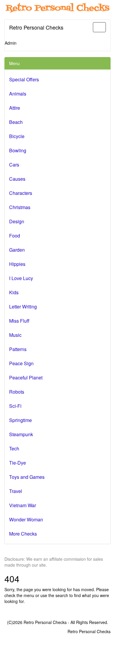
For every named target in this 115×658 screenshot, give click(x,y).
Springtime (20, 420)
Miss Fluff (19, 320)
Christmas (19, 207)
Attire (14, 107)
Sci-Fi (15, 405)
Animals (17, 93)
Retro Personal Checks (36, 27)
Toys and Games (27, 476)
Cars (14, 164)
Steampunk (21, 434)
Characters (20, 193)
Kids (14, 292)
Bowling (17, 150)
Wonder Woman (26, 519)
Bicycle (16, 136)
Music (15, 335)
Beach (16, 122)
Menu (14, 63)
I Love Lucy (21, 278)
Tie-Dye (17, 462)
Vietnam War (22, 505)
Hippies (17, 264)
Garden (17, 249)
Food (14, 235)
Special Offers (24, 79)
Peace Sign (21, 363)
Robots (16, 391)
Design (16, 221)
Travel (15, 491)
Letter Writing (23, 306)
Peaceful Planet (25, 377)
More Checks (23, 533)
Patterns (18, 349)
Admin (11, 43)
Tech (14, 448)
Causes (17, 178)
